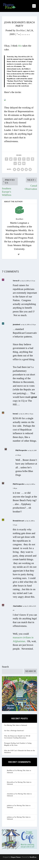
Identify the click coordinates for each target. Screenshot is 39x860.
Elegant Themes (16, 857)
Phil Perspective (21, 450)
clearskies (10, 794)
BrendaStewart (18, 521)
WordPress (33, 857)
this (20, 45)
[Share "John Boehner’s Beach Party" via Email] (19, 163)
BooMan (20, 30)
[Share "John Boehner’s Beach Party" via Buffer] (32, 159)
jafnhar (9, 805)
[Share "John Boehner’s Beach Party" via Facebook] (6, 159)
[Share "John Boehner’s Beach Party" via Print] (24, 163)
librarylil (10, 782)
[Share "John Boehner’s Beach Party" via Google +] (15, 159)
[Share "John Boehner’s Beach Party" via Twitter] (11, 159)
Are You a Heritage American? (14, 730)
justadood (16, 324)
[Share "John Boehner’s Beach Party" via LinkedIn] (28, 159)
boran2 (15, 414)
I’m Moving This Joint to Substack (15, 725)
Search (5, 666)
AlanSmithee (17, 606)
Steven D (16, 281)
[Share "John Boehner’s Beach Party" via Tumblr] (19, 159)
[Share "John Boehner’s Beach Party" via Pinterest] (24, 159)
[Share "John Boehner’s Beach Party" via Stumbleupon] (15, 163)
